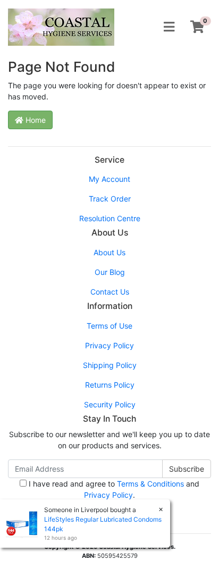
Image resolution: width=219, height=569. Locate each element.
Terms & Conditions (150, 483)
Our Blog (110, 272)
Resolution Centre (109, 218)
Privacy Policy (109, 345)
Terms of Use (109, 325)
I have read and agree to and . (113, 489)
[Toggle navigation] (169, 27)
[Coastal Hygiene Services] (61, 26)
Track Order (110, 198)
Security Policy (110, 404)
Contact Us (109, 291)
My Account (109, 178)
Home (34, 119)
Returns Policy (109, 384)
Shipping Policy (110, 365)
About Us (109, 252)
